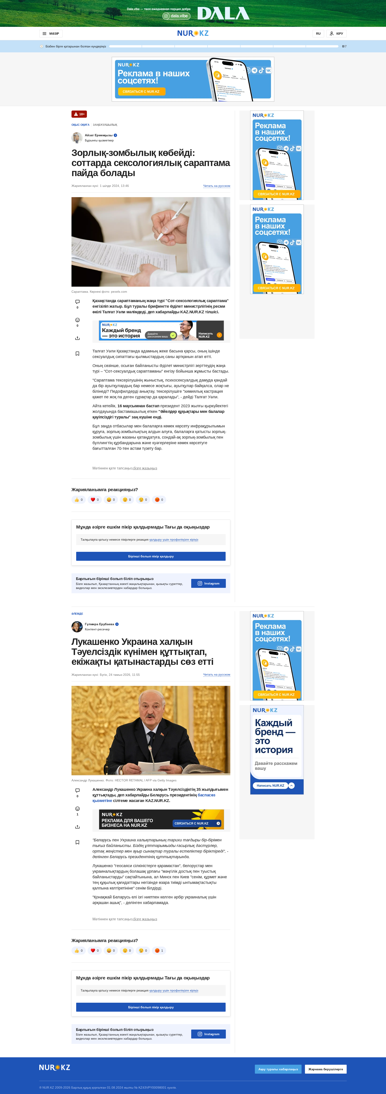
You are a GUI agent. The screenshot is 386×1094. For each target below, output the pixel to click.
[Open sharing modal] (77, 338)
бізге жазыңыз (145, 468)
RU (318, 33)
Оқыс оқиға (80, 124)
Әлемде (77, 613)
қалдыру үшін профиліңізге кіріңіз (173, 539)
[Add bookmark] (77, 353)
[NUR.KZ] (193, 33)
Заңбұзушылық (105, 124)
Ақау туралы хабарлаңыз (278, 1069)
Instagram (211, 583)
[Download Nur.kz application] (193, 13)
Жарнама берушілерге (325, 1069)
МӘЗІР (54, 33)
